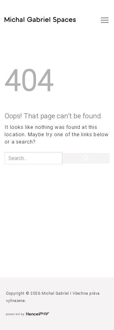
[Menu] (104, 20)
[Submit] (85, 158)
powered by (16, 314)
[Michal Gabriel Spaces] (40, 20)
